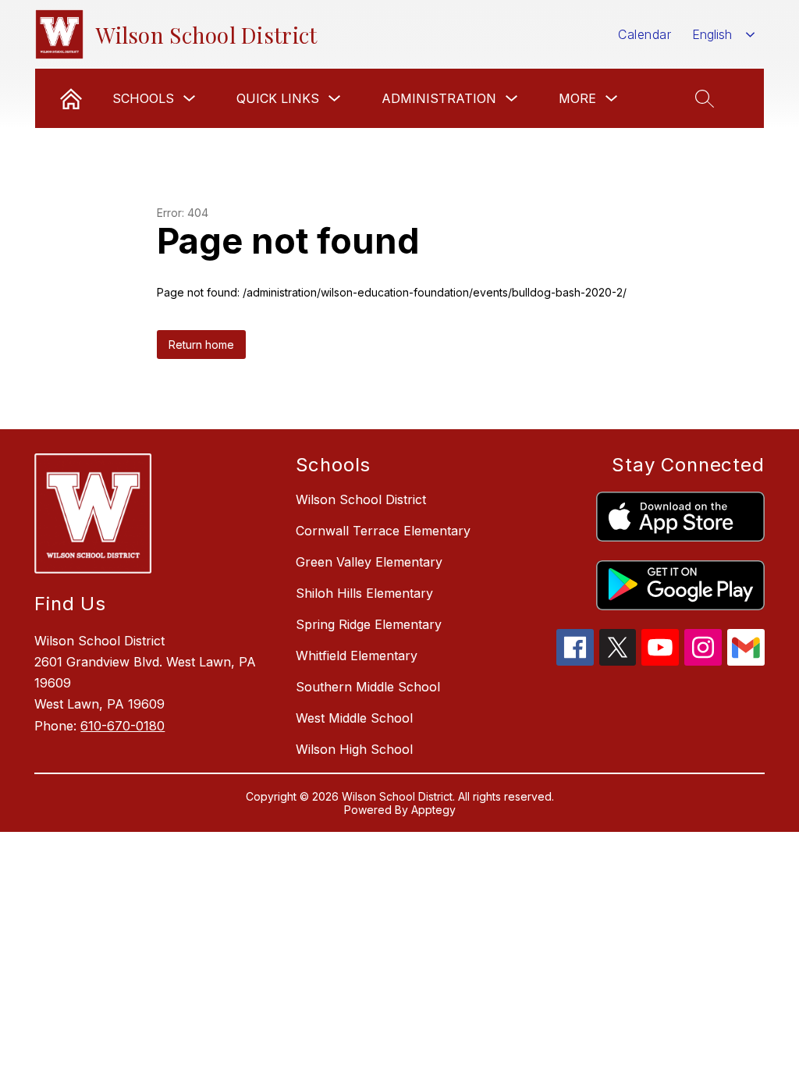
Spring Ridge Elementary (369, 624)
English (712, 34)
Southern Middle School (368, 687)
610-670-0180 (122, 726)
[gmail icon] (746, 661)
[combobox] (724, 35)
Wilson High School (354, 749)
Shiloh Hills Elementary (364, 593)
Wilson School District (361, 499)
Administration (439, 98)
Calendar (644, 34)
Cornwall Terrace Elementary (383, 530)
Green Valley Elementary (369, 562)
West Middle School (354, 718)
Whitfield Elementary (356, 655)
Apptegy (433, 809)
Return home (201, 344)
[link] (71, 98)
